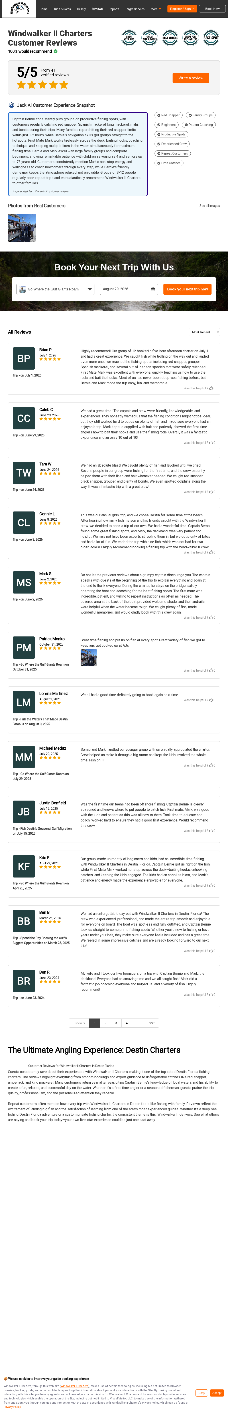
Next (152, 1023)
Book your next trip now (187, 289)
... (138, 1023)
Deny (201, 1393)
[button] (156, 10)
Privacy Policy (12, 1407)
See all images (210, 205)
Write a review (191, 78)
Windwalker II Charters (74, 1386)
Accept (217, 1393)
